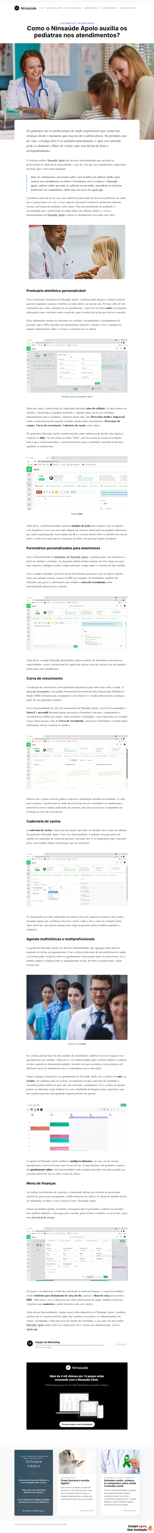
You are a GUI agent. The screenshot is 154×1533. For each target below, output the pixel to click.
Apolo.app (32, 1329)
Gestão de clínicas (73, 8)
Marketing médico (92, 8)
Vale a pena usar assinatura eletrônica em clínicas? (34, 1491)
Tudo (41, 8)
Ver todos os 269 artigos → (33, 1511)
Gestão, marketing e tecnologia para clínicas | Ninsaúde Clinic (37, 1524)
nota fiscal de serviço (43, 1217)
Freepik (82, 1043)
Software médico (110, 8)
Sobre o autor (120, 1344)
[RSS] (138, 6)
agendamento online (41, 1169)
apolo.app (97, 189)
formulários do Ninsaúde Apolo (71, 557)
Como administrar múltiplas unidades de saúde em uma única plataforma (34, 1500)
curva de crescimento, (93, 582)
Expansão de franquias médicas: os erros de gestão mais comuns (33, 1481)
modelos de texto (80, 526)
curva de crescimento (37, 691)
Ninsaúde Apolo (56, 160)
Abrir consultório (55, 8)
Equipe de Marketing (47, 1342)
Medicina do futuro (128, 8)
